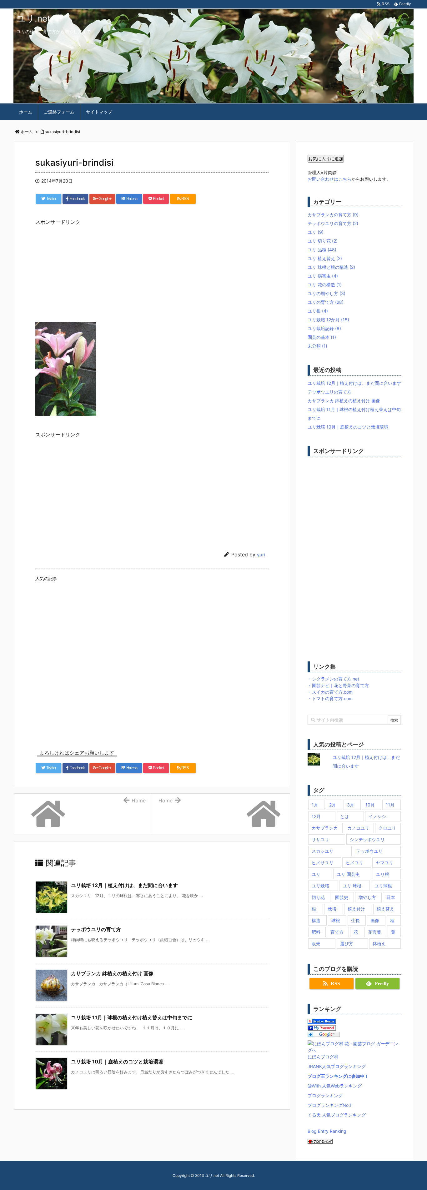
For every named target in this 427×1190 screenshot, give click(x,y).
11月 (390, 804)
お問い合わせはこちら (329, 179)
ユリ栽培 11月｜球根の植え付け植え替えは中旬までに (131, 1017)
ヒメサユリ (323, 862)
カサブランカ (325, 828)
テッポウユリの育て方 (96, 929)
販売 (316, 943)
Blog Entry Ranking (327, 1131)
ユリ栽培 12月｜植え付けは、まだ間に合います (124, 885)
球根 (335, 920)
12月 (316, 816)
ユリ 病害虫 (323, 276)
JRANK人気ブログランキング (337, 1066)
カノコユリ (358, 828)
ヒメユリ (354, 862)
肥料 (316, 932)
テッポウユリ (369, 851)
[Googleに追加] (324, 1034)
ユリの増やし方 (326, 293)
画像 (374, 920)
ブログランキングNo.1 (330, 1105)
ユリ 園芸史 (348, 874)
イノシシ (377, 816)
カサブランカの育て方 (333, 214)
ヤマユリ (384, 862)
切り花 (318, 897)
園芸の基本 (322, 337)
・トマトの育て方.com (330, 698)
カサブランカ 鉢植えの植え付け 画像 (112, 973)
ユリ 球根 (352, 885)
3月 (350, 804)
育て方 (337, 932)
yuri (261, 555)
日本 (390, 897)
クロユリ (387, 828)
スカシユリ (323, 851)
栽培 (332, 908)
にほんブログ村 (323, 1056)
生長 (355, 920)
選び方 (346, 943)
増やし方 (367, 897)
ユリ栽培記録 (324, 328)
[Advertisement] (152, 270)
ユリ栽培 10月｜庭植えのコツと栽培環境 (117, 1061)
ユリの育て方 (326, 302)
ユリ (316, 232)
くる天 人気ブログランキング (337, 1114)
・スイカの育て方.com (330, 692)
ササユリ (320, 839)
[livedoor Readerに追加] (322, 1020)
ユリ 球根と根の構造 (331, 267)
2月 (332, 804)
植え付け (356, 908)
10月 (370, 804)
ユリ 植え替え (325, 258)
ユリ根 (318, 311)
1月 (315, 804)
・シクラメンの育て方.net (333, 678)
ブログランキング (325, 1095)
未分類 (317, 346)
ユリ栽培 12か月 (328, 319)
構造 (316, 920)
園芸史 (341, 897)
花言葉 (374, 932)
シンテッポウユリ (367, 839)
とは (344, 816)
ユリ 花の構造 (325, 284)
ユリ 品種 (322, 249)
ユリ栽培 (320, 885)
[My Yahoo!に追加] (322, 1027)
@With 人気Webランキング (335, 1085)
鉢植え (379, 943)
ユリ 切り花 (323, 241)
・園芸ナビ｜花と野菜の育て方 (338, 685)
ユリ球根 (383, 885)
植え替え (385, 908)
